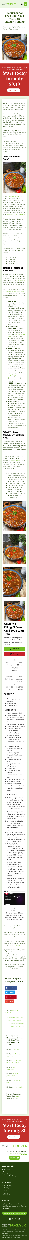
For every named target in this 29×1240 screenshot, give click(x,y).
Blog (3, 1192)
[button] (14, 1158)
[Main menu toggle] (25, 4)
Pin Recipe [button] (15, 654)
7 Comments (13, 29)
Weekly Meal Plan (7, 1186)
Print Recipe (15, 648)
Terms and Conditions (9, 1176)
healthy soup (21, 281)
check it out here (15, 945)
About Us (5, 1190)
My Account (6, 1170)
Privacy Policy (6, 1174)
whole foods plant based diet (16, 214)
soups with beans (13, 196)
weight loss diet (16, 460)
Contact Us (5, 1188)
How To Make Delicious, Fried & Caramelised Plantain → (16, 1024)
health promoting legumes (15, 291)
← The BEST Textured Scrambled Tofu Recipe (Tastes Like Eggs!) (14, 1018)
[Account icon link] (22, 4)
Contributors (6, 1194)
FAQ (3, 1172)
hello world (16, 1049)
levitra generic (18, 1087)
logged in (18, 1096)
